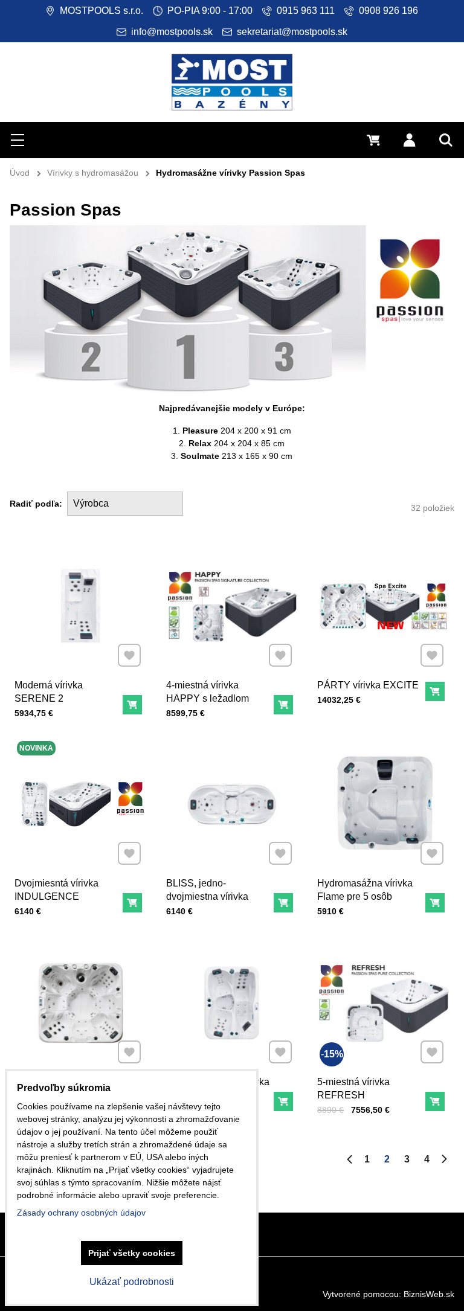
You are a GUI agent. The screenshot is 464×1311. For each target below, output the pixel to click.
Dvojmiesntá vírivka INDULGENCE (56, 890)
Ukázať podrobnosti (131, 1282)
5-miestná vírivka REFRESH (353, 1088)
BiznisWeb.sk (429, 1294)
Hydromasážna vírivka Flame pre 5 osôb (365, 890)
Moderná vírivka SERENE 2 (48, 692)
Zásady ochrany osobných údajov (81, 1212)
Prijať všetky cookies (131, 1253)
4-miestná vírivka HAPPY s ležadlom (207, 692)
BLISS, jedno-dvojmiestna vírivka (207, 890)
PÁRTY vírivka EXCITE (368, 685)
